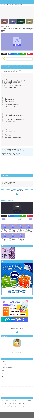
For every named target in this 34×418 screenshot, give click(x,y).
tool (2, 382)
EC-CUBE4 (11, 200)
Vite (24, 406)
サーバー (12, 408)
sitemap (6, 406)
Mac (24, 403)
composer (22, 400)
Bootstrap (10, 400)
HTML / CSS (4, 364)
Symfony (13, 406)
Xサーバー (8, 408)
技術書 (3, 393)
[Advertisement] (17, 12)
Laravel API (12, 403)
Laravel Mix (16, 403)
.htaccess (3, 400)
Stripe (9, 406)
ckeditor (19, 400)
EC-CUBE (3, 26)
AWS (7, 400)
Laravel (3, 370)
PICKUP (21, 405)
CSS (26, 400)
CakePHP (14, 400)
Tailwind (17, 406)
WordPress (3, 408)
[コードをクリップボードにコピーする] (31, 75)
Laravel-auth (7, 403)
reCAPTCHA (29, 405)
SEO (2, 406)
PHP (2, 376)
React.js (3, 379)
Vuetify (30, 406)
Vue (27, 406)
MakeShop (28, 403)
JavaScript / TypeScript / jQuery (7, 367)
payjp (2, 373)
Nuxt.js (9, 405)
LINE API (21, 403)
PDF (15, 405)
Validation (21, 406)
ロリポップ (16, 408)
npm (6, 405)
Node (3, 405)
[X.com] (17, 209)
